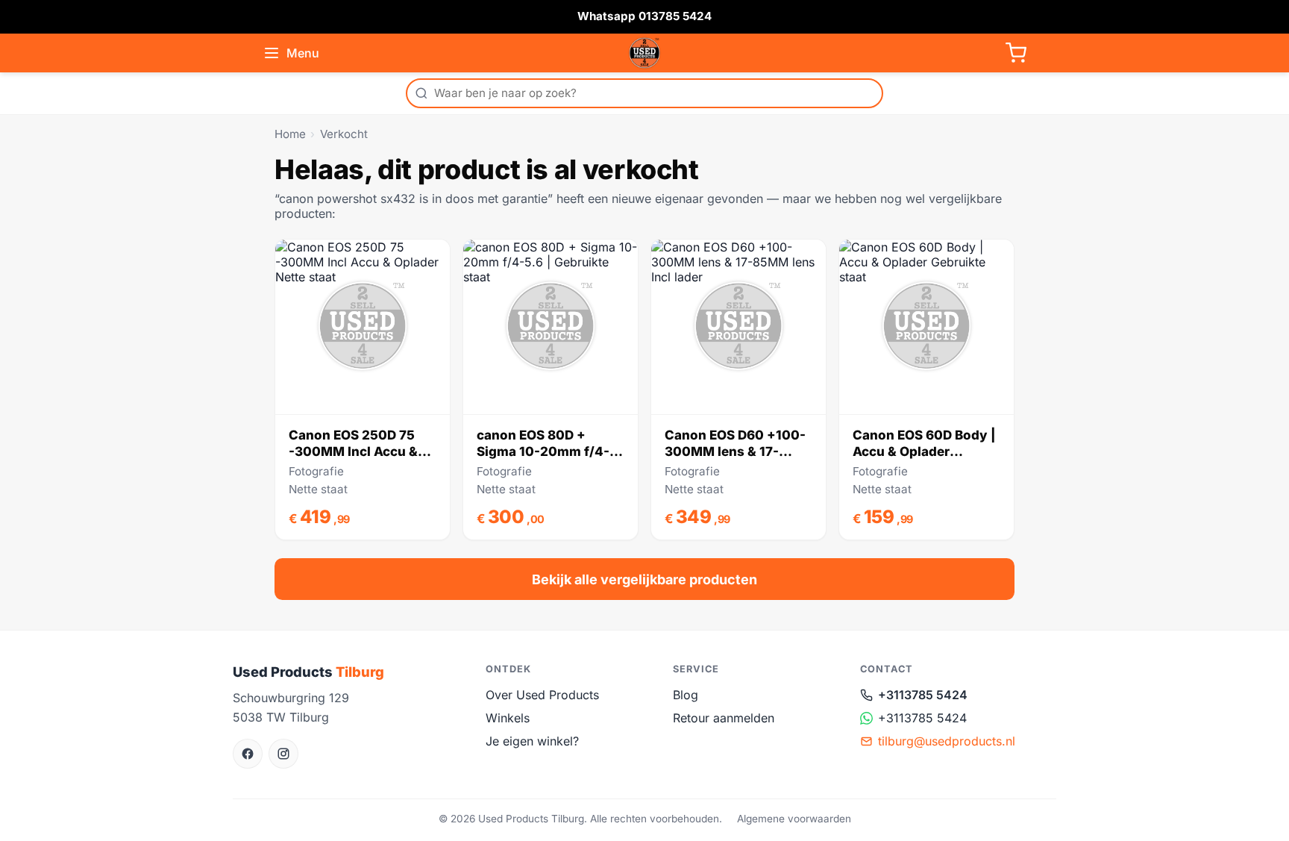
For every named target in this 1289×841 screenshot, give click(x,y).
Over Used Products (542, 694)
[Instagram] (283, 754)
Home (290, 134)
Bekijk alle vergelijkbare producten (644, 579)
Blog (685, 694)
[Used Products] (644, 53)
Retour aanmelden (723, 717)
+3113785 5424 (922, 694)
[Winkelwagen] (1016, 53)
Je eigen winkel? (532, 741)
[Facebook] (248, 754)
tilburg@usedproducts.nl (946, 741)
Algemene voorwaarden (794, 819)
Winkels (508, 717)
